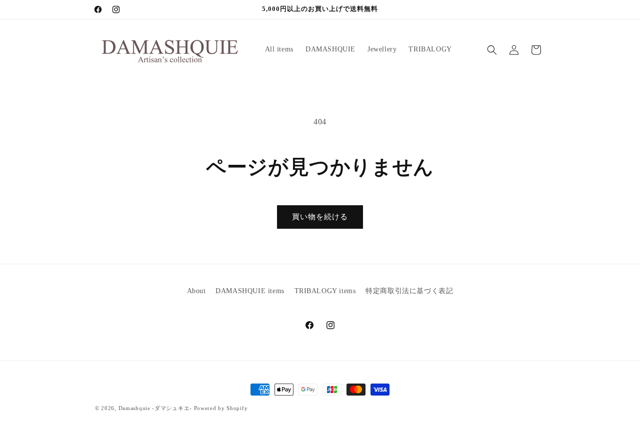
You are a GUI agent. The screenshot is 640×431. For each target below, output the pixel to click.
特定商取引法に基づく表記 (409, 291)
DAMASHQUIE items (250, 291)
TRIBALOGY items (325, 291)
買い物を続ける (320, 217)
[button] (492, 50)
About (196, 291)
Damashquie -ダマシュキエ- (155, 408)
